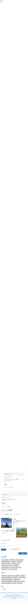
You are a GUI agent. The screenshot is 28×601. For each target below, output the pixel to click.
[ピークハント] (21, 532)
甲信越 (15, 577)
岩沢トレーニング (6, 563)
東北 (22, 575)
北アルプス (22, 577)
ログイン (13, 514)
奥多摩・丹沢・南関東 (7, 581)
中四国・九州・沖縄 (6, 583)
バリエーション (15, 563)
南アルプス (16, 579)
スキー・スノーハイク (7, 565)
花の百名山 (10, 575)
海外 (14, 583)
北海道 (4, 575)
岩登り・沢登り (6, 561)
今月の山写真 (5, 567)
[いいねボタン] (5, 485)
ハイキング (5, 559)
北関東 (17, 575)
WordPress (10, 596)
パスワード (3, 546)
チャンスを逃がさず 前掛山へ (8, 530)
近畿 (22, 581)
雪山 (14, 561)
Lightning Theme (16, 596)
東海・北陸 (16, 581)
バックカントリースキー (15, 567)
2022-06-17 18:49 (6, 497)
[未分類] (6, 522)
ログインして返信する (8, 487)
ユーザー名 (3, 543)
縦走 (12, 559)
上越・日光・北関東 (6, 577)
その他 (16, 565)
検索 (23, 553)
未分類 (20, 561)
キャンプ (4, 569)
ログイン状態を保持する (15, 549)
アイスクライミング (13, 569)
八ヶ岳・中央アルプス (7, 579)
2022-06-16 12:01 (7, 477)
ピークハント (19, 559)
